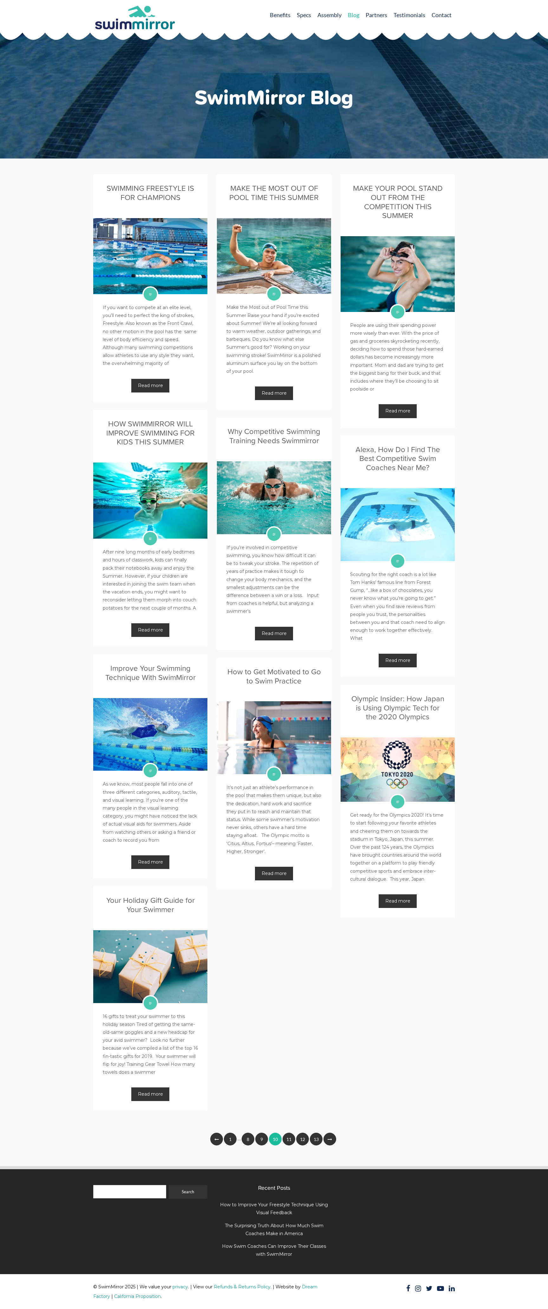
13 (316, 1139)
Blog (353, 14)
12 (302, 1139)
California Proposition (137, 1296)
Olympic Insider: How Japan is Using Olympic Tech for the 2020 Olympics (397, 708)
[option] (274, 143)
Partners (376, 14)
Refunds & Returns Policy (242, 1287)
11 (288, 1139)
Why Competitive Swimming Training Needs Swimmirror (274, 436)
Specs (304, 14)
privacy (180, 1287)
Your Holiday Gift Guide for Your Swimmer (150, 905)
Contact (442, 14)
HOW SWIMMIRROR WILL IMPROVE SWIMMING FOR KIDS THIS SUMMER (150, 433)
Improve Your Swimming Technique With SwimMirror (150, 673)
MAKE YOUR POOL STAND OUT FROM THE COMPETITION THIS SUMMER (398, 202)
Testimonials (409, 14)
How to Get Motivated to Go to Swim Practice (274, 676)
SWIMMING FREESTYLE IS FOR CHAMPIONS (150, 193)
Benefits (280, 14)
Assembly (329, 14)
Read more (150, 385)
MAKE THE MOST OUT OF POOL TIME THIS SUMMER (274, 193)
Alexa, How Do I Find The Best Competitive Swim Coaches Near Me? (398, 458)
